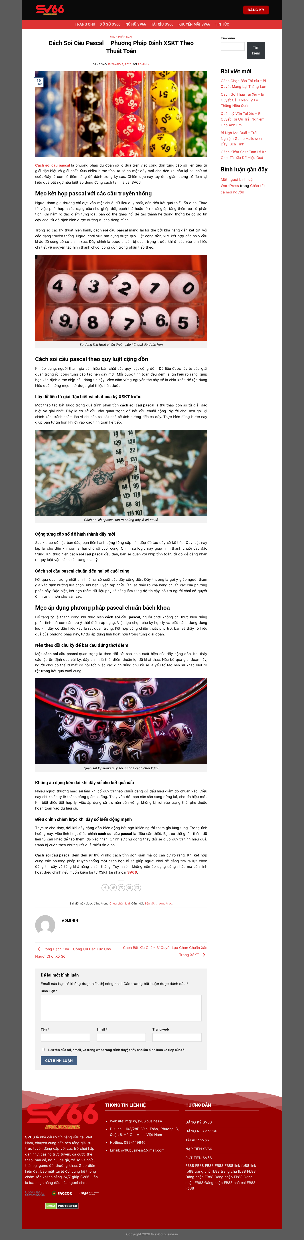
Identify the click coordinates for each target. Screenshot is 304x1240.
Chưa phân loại (121, 36)
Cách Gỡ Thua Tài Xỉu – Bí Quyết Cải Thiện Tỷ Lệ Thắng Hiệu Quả (242, 100)
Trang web (160, 1029)
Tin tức (222, 24)
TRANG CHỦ (85, 24)
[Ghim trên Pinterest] (129, 887)
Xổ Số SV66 (110, 24)
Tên (45, 1029)
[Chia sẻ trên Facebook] (105, 887)
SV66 (132, 872)
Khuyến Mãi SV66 (194, 24)
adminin (143, 64)
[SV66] (49, 10)
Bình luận (49, 991)
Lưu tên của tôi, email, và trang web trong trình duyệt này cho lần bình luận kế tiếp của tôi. (117, 1050)
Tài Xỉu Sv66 (162, 24)
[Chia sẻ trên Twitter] (113, 887)
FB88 (189, 1165)
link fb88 (241, 1165)
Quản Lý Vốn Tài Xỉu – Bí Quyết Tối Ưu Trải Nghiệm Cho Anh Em (242, 119)
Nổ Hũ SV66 (136, 24)
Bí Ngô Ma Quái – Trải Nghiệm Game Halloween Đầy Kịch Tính (242, 138)
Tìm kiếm (228, 38)
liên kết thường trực (158, 903)
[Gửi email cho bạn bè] (121, 887)
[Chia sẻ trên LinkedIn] (137, 887)
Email (102, 1029)
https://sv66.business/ (143, 1121)
